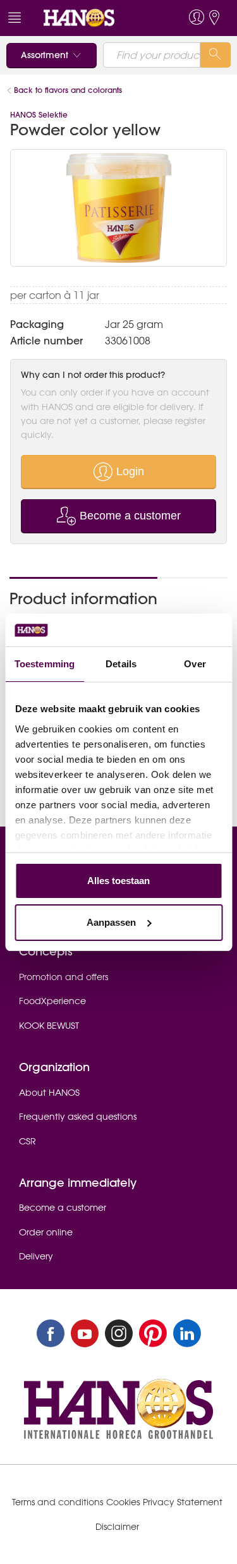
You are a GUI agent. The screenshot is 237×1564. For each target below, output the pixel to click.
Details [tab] (121, 663)
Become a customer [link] (62, 1207)
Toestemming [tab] (45, 663)
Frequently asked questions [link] (78, 1116)
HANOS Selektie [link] (39, 114)
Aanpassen (111, 922)
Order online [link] (46, 1232)
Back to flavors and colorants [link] (68, 90)
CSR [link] (27, 1141)
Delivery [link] (36, 1256)
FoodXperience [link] (52, 1001)
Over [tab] (194, 663)
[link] (95, 18)
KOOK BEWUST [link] (49, 1025)
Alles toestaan (118, 880)
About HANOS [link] (49, 1092)
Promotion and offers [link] (63, 977)
